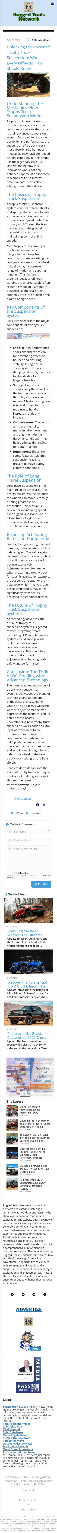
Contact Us (28, 1490)
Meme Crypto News (15, 1435)
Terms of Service (28, 1500)
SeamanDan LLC (13, 1406)
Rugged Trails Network (17, 1438)
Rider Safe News (13, 1432)
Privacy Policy (28, 1509)
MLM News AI (11, 1429)
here (53, 1530)
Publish (42, 884)
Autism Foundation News (19, 1452)
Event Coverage (22, 798)
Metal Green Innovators (18, 1449)
